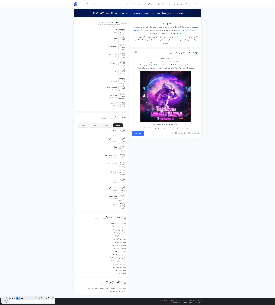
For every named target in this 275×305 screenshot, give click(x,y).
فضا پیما (171, 65)
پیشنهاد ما (136, 4)
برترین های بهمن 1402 (119, 230)
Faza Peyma (179, 68)
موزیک (181, 133)
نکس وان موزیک (166, 301)
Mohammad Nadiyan (157, 68)
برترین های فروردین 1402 (118, 261)
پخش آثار (161, 4)
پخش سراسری (147, 4)
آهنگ (187, 4)
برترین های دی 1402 (120, 233)
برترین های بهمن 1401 (119, 267)
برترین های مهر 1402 (120, 242)
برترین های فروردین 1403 (118, 224)
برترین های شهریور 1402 (119, 245)
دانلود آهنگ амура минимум (117, 292)
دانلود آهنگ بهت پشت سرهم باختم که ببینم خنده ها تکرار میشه (107, 288)
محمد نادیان (157, 65)
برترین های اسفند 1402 (119, 227)
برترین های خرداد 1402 (119, 255)
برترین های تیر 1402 (120, 252)
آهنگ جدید (122, 273)
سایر (128, 4)
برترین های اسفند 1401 (119, 264)
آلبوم (169, 4)
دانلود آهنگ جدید (192, 30)
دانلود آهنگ (165, 23)
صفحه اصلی (196, 4)
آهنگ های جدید (178, 30)
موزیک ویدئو (178, 4)
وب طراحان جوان (177, 302)
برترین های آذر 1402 (120, 236)
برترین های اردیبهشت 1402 (118, 258)
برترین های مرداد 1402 (119, 248)
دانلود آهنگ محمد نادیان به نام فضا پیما (184, 53)
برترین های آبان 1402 (120, 239)
